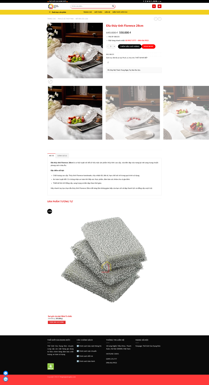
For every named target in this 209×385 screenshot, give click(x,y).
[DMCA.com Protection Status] (50, 366)
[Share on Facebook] (108, 62)
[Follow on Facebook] (143, 1)
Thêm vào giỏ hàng (129, 46)
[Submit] (113, 6)
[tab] (51, 155)
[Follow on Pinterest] (154, 1)
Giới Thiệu (98, 12)
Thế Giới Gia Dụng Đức (152, 346)
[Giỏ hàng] (160, 6)
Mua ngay (148, 46)
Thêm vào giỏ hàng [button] (57, 322)
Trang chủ (51, 18)
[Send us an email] (149, 1)
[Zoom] (50, 81)
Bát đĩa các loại (82, 18)
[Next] (55, 80)
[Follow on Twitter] (147, 1)
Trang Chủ (87, 12)
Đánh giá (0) (62, 155)
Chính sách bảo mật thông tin (90, 346)
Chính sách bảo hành (87, 361)
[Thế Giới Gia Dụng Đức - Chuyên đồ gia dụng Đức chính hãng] (57, 6)
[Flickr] (158, 1)
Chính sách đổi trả (86, 356)
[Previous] (48, 142)
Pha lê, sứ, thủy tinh (66, 18)
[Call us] (152, 1)
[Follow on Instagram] (145, 1)
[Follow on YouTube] (156, 1)
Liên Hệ (107, 12)
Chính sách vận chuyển (88, 351)
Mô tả (51, 155)
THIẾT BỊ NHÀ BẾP (141, 57)
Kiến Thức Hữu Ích (120, 12)
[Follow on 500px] (160, 1)
